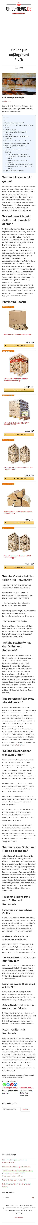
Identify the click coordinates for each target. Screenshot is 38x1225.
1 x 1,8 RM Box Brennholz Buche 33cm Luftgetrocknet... (18, 468)
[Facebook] (15, 1084)
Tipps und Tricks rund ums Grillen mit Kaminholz (17, 151)
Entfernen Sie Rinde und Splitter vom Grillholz (19, 157)
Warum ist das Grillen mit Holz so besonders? (15, 146)
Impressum (19, 1217)
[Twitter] (8, 1084)
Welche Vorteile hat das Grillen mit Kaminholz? (16, 133)
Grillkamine (20, 745)
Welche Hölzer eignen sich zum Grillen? (17, 143)
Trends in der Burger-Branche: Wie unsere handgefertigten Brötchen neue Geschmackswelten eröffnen (17, 1173)
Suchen (25, 1109)
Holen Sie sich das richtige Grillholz (18, 154)
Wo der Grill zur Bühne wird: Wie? (14, 1180)
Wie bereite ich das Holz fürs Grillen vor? (18, 141)
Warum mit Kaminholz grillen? (14, 123)
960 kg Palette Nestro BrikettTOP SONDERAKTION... (16, 424)
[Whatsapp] (4, 1084)
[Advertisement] (19, 32)
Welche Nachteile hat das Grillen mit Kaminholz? (16, 137)
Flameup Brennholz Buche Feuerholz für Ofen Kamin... (18, 512)
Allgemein (7, 101)
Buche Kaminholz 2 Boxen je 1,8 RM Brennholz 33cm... (17, 557)
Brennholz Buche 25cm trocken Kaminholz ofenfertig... (16, 380)
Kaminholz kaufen (10, 129)
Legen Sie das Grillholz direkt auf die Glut (20, 164)
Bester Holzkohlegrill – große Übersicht (16, 1167)
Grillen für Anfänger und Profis (19, 55)
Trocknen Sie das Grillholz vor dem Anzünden (18, 161)
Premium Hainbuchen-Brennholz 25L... (18, 334)
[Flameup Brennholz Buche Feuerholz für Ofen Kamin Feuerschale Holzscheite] (19, 498)
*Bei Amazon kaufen (20, 345)
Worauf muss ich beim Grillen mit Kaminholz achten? (19, 126)
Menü (21, 68)
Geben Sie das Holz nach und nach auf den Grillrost (20, 167)
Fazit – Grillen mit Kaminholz (14, 170)
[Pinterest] (12, 1084)
